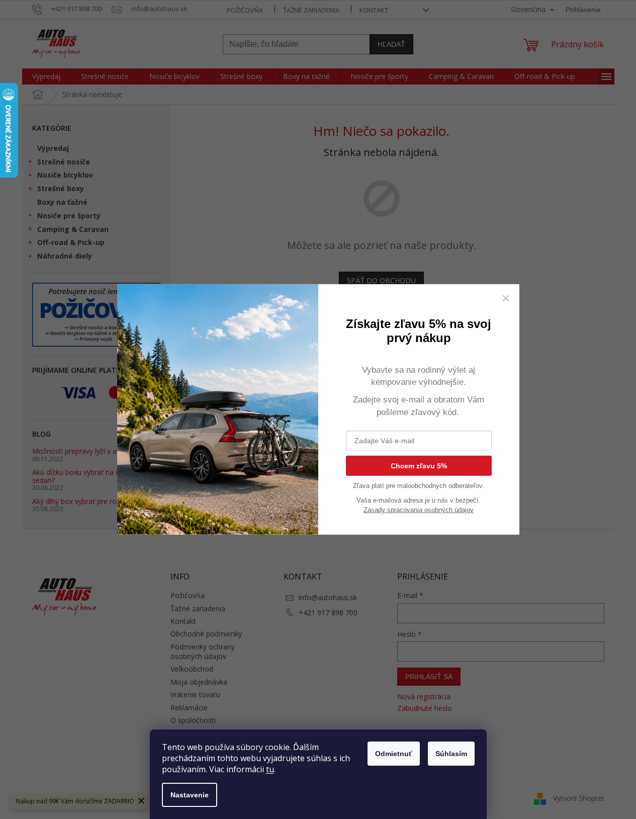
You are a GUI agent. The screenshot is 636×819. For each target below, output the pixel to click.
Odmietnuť (393, 754)
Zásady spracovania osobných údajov (419, 510)
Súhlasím (451, 754)
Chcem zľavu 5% (419, 466)
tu (270, 769)
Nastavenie (189, 795)
